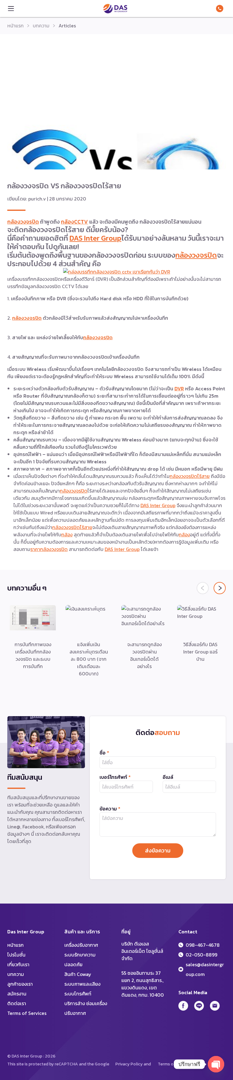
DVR (179, 388)
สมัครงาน (16, 993)
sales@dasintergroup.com (205, 969)
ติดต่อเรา (16, 1003)
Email (215, 1006)
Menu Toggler (11, 8)
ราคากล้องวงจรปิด (49, 549)
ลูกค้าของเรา (20, 984)
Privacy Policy (129, 1064)
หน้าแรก (15, 25)
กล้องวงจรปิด (23, 222)
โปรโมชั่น (16, 954)
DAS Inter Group (115, 8)
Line (199, 1006)
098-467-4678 (221, 8)
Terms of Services (26, 1013)
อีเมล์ (168, 777)
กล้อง (67, 534)
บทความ (41, 25)
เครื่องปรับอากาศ (81, 945)
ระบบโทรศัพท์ (77, 993)
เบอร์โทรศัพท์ (115, 777)
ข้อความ (110, 808)
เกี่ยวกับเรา (18, 964)
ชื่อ (104, 752)
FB (183, 1006)
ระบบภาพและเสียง (82, 984)
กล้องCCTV (74, 222)
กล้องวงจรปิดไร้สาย (190, 476)
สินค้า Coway (77, 974)
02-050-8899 (201, 954)
